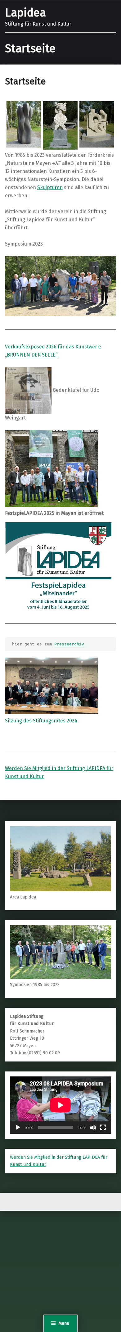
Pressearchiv (69, 644)
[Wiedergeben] (18, 1127)
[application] (60, 1104)
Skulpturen (50, 187)
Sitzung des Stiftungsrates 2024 (41, 721)
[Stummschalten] (93, 1127)
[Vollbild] (103, 1127)
